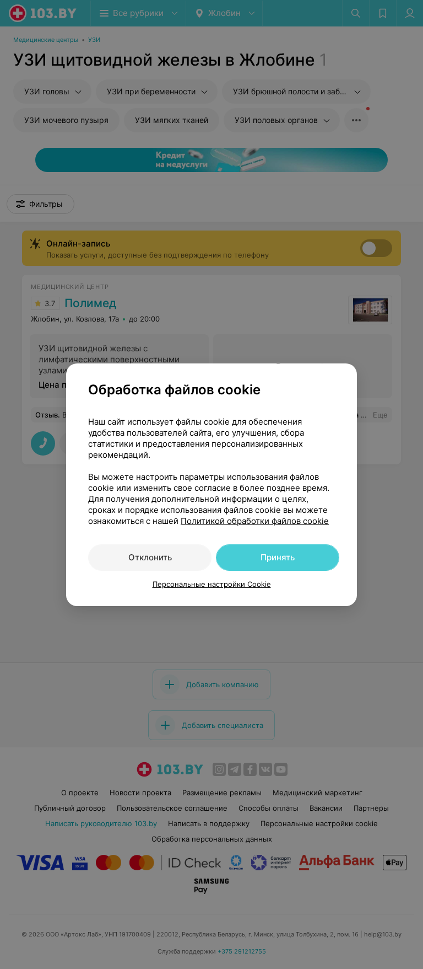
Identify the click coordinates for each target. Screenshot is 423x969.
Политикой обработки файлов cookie (255, 521)
